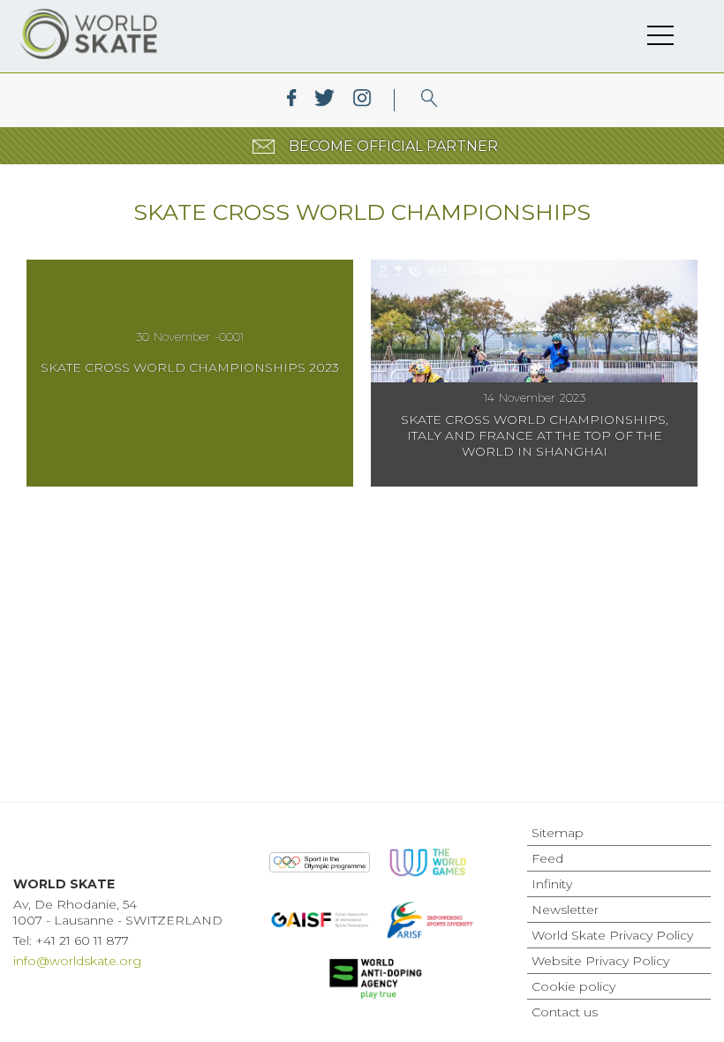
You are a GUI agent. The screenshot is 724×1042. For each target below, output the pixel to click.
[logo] (429, 100)
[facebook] (291, 100)
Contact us (565, 1012)
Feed (547, 858)
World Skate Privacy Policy (612, 935)
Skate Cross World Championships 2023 (190, 367)
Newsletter (565, 909)
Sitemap (558, 833)
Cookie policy (573, 986)
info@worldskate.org (77, 961)
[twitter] (324, 100)
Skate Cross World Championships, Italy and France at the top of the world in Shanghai (534, 435)
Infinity (552, 884)
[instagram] (361, 100)
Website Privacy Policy (600, 961)
